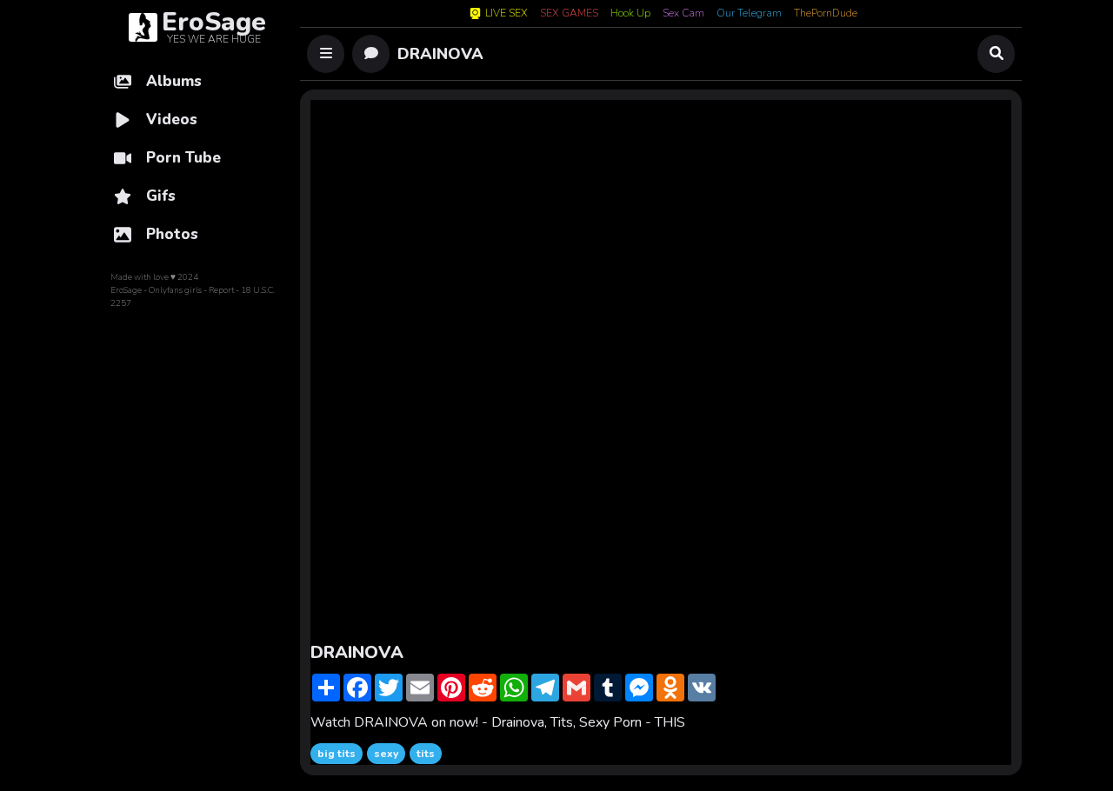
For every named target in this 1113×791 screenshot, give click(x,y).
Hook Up (630, 14)
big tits (336, 754)
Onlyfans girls (175, 290)
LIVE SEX (506, 13)
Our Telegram (749, 14)
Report (221, 290)
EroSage (126, 290)
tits (426, 754)
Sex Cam (683, 14)
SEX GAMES (569, 14)
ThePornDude (825, 14)
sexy (386, 754)
